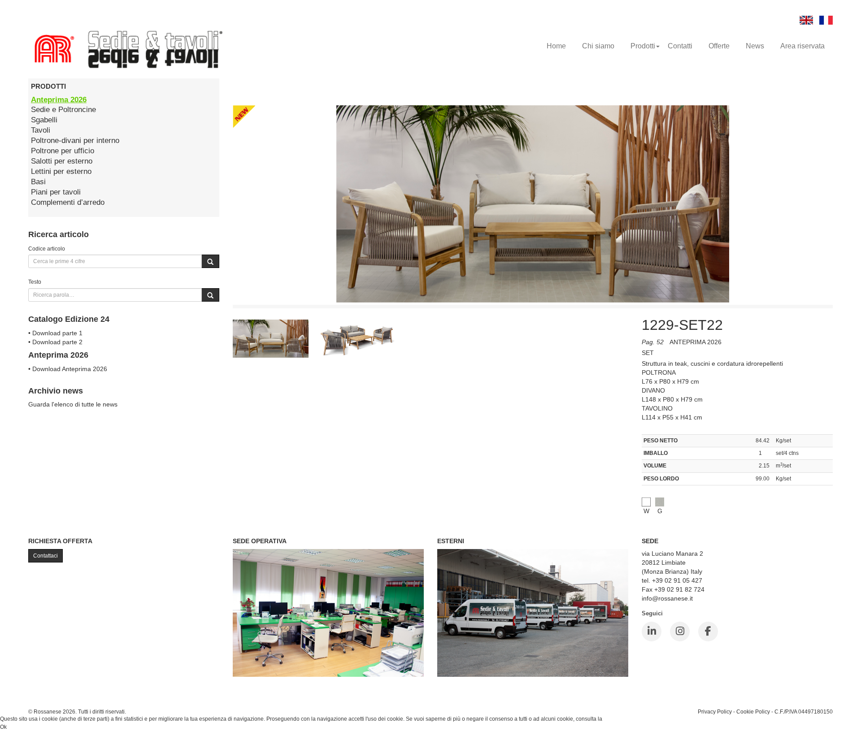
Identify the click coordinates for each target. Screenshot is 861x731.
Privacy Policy (715, 711)
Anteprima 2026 (59, 99)
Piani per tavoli (56, 192)
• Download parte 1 (55, 333)
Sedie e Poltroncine (63, 109)
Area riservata (802, 46)
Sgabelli (44, 120)
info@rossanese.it (667, 598)
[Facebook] (708, 631)
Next (648, 344)
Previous (213, 344)
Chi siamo (598, 46)
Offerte (719, 46)
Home (556, 46)
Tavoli (40, 130)
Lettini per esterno (61, 171)
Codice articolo (46, 248)
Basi (38, 181)
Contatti (680, 46)
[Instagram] (680, 631)
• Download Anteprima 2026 (67, 368)
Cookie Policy (753, 711)
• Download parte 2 (55, 342)
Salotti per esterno (61, 161)
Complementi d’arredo (67, 202)
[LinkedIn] (651, 631)
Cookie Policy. (621, 719)
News (755, 46)
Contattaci (45, 556)
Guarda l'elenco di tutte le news (72, 404)
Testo (34, 282)
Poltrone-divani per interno (75, 140)
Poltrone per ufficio (62, 151)
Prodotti (643, 46)
